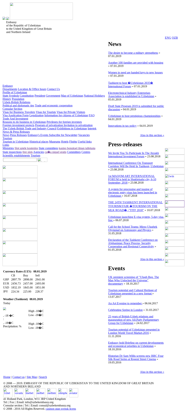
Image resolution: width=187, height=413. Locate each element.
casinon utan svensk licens (61, 408)
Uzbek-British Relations (16, 102)
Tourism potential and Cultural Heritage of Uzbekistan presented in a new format (132, 292)
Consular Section (12, 108)
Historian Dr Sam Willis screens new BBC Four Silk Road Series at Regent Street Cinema (135, 357)
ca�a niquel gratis (55, 152)
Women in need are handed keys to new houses (135, 72)
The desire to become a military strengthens (133, 52)
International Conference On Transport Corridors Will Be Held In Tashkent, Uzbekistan (136, 164)
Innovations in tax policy (122, 125)
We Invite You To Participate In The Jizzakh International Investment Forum (133, 155)
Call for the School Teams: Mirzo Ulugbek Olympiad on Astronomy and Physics (132, 228)
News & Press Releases (16, 131)
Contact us (18, 377)
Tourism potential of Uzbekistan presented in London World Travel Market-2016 (134, 331)
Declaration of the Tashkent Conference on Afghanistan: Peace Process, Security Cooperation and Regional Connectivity (133, 243)
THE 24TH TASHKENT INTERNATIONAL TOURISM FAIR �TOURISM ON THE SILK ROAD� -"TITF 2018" (135, 206)
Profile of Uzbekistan (15, 92)
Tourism (7, 138)
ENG (168, 37)
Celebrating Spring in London (125, 309)
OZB (175, 37)
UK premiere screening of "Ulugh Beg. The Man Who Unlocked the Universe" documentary (133, 280)
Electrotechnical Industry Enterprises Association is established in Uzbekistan (131, 94)
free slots (27, 152)
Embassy (8, 85)
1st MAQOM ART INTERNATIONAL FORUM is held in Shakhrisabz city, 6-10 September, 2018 (132, 179)
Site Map (32, 377)
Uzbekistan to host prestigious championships (134, 115)
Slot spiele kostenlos (26, 148)
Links (6, 144)
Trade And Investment (15, 118)
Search (43, 377)
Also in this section (152, 135)
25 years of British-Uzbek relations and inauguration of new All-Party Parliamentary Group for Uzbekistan (133, 320)
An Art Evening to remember (125, 303)
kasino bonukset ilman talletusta (77, 148)
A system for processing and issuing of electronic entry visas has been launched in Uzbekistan (132, 192)
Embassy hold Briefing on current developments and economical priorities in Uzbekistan (136, 344)
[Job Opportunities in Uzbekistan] (174, 265)
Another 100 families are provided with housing (135, 62)
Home (6, 377)
